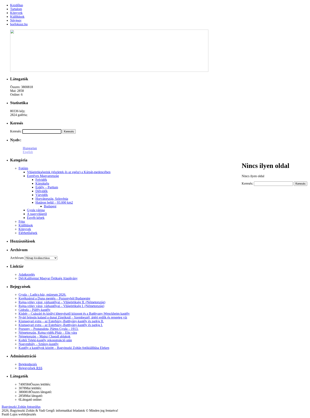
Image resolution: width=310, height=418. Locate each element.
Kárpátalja (42, 183)
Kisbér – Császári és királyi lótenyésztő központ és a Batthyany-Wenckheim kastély (74, 313)
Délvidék (41, 191)
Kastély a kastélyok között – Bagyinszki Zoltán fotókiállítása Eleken (64, 348)
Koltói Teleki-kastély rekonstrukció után (45, 340)
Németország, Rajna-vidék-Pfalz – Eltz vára (48, 332)
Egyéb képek (35, 217)
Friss (22, 221)
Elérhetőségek (28, 233)
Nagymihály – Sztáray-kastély (39, 344)
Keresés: (16, 131)
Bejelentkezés (28, 364)
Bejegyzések (30, 368)
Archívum (17, 258)
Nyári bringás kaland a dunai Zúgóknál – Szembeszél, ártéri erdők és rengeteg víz (73, 317)
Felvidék (41, 179)
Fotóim (23, 168)
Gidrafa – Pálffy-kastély (34, 310)
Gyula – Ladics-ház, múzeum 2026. (42, 294)
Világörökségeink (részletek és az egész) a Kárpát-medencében (69, 172)
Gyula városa (36, 210)
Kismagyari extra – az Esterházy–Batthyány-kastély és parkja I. (61, 325)
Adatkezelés (27, 274)
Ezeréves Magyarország (43, 176)
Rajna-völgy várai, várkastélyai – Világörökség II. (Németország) (62, 302)
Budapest (50, 206)
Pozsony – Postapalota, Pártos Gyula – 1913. (48, 329)
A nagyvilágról (37, 214)
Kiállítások (26, 225)
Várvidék (41, 195)
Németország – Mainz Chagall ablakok (44, 336)
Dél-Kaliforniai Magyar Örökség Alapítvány (48, 278)
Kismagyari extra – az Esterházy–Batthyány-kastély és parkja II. (61, 321)
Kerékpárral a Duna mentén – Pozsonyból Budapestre (54, 298)
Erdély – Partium (46, 187)
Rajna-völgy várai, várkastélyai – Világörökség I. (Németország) (61, 306)
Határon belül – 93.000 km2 (54, 202)
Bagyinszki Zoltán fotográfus (21, 406)
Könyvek (25, 229)
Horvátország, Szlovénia (51, 198)
